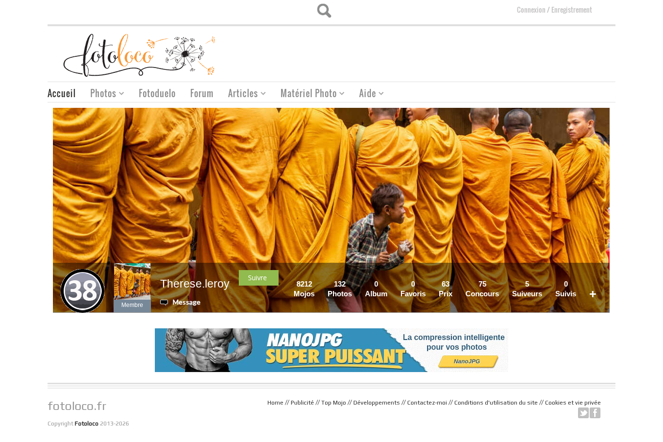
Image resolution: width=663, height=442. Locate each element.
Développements (376, 402)
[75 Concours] (502, 283)
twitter (583, 413)
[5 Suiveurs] (545, 283)
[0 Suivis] (579, 283)
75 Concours (482, 289)
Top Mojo (333, 402)
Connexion (531, 9)
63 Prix (445, 289)
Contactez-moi (427, 402)
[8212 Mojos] (317, 283)
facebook (595, 413)
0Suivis (565, 289)
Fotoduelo (157, 93)
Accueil (62, 93)
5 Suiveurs (527, 289)
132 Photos (340, 289)
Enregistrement (571, 9)
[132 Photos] (355, 283)
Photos (99, 94)
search (324, 10)
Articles (239, 94)
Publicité (302, 402)
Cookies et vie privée (573, 402)
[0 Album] (390, 283)
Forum (202, 93)
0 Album (376, 289)
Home (275, 402)
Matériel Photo (305, 94)
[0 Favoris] (428, 283)
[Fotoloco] (140, 55)
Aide (364, 94)
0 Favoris (413, 289)
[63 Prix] (455, 283)
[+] (599, 283)
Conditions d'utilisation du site (496, 402)
